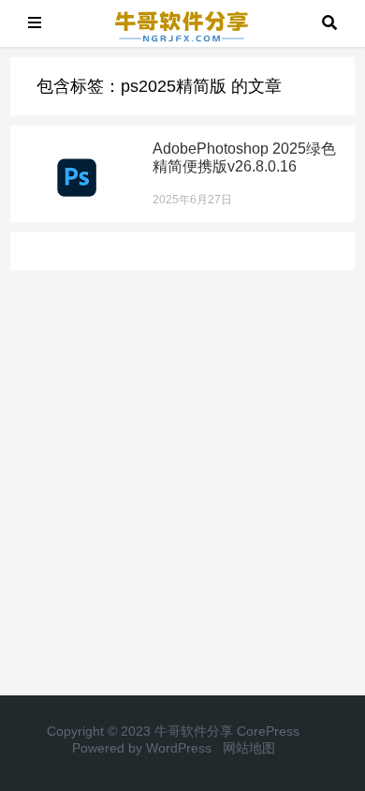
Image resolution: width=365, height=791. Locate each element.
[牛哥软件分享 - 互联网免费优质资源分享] (181, 22)
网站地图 (249, 747)
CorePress (268, 731)
